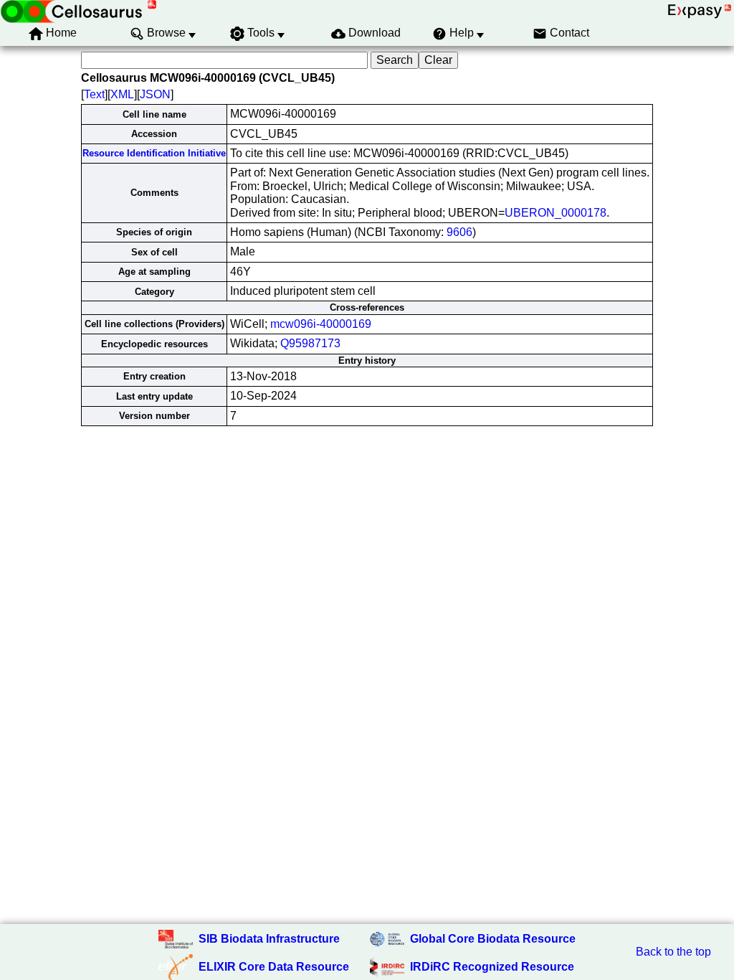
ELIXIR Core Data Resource (274, 967)
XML (122, 94)
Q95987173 (310, 343)
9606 (459, 232)
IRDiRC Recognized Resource (492, 967)
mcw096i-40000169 (320, 324)
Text (94, 94)
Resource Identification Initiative (154, 153)
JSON (155, 94)
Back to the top (673, 952)
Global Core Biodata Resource (493, 939)
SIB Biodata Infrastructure (269, 939)
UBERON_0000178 (555, 213)
